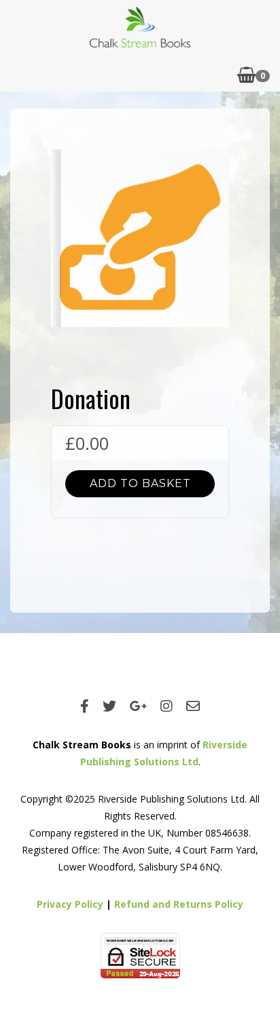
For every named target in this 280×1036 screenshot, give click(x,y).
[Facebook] (84, 706)
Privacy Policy (70, 904)
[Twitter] (109, 706)
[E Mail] (193, 706)
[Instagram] (166, 706)
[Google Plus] (138, 706)
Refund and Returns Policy (178, 904)
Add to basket (140, 483)
